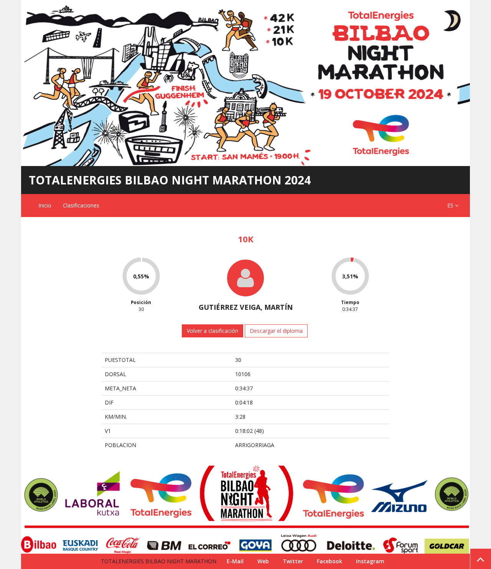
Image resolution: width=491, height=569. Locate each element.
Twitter (293, 561)
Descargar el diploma (276, 330)
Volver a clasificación (212, 330)
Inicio (44, 205)
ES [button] (451, 205)
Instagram (370, 561)
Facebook (329, 561)
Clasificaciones (81, 205)
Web (263, 561)
